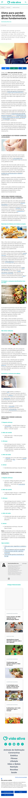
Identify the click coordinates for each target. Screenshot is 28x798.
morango (10, 272)
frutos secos (21, 484)
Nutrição (8, 7)
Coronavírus (14, 753)
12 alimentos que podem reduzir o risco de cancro (13, 664)
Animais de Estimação (14, 750)
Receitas (14, 770)
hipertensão (7, 398)
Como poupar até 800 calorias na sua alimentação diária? (13, 618)
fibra (23, 275)
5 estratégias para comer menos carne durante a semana (13, 687)
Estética (14, 755)
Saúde (14, 772)
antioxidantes (13, 409)
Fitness (14, 758)
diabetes (19, 173)
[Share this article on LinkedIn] (22, 68)
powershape (6, 118)
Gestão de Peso (16, 7)
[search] (25, 2)
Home (2, 7)
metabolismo (20, 210)
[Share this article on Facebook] (5, 68)
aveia (23, 267)
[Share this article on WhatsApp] (14, 68)
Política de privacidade (21, 777)
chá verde (11, 406)
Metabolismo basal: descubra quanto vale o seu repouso (14, 641)
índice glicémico (9, 261)
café (8, 391)
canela (25, 457)
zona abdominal (17, 158)
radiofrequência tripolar (12, 116)
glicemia (3, 364)
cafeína (10, 395)
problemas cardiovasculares (9, 173)
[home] (14, 2)
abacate (8, 457)
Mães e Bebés (14, 764)
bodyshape (23, 116)
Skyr (14, 459)
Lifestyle (14, 761)
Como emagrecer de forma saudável (14, 549)
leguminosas (4, 269)
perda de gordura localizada (15, 91)
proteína (18, 207)
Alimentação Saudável (12, 613)
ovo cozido (8, 425)
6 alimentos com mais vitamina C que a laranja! (13, 709)
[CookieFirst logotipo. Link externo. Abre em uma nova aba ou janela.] (1, 778)
